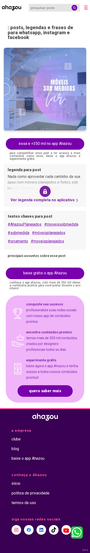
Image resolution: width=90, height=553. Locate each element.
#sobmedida (18, 232)
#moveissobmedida (61, 224)
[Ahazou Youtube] (66, 530)
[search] (74, 8)
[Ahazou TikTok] (54, 530)
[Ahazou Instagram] (16, 530)
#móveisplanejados (48, 232)
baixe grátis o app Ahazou (45, 273)
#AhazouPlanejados (25, 224)
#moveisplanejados (47, 241)
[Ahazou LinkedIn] (41, 530)
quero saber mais (45, 391)
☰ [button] (86, 8)
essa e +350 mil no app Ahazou (45, 143)
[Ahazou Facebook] (29, 530)
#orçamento (18, 241)
